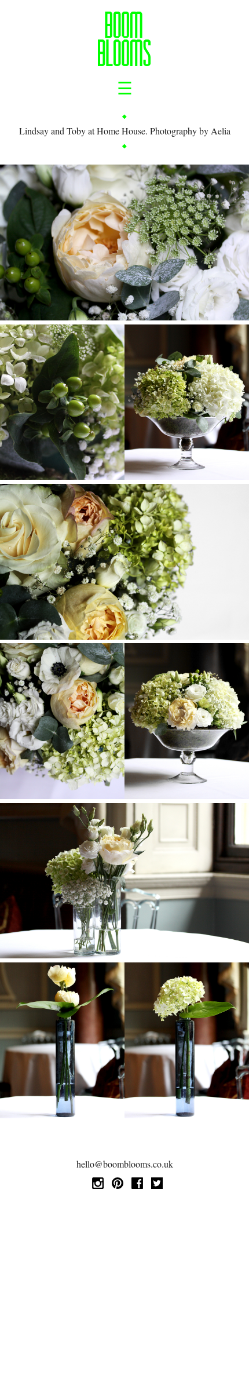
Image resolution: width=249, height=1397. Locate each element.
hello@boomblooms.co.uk (124, 1164)
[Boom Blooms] (124, 41)
